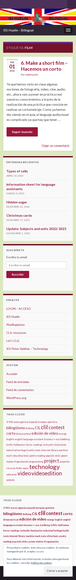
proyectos (65, 461)
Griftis (9, 444)
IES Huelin (13, 316)
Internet (45, 450)
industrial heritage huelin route (23, 450)
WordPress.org (16, 398)
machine (63, 450)
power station (35, 541)
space (26, 468)
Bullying (30, 428)
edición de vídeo (44, 433)
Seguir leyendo (22, 132)
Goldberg (65, 439)
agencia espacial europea (33, 421)
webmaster (31, 74)
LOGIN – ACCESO (18, 308)
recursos (11, 468)
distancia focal (23, 433)
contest (57, 427)
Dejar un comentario (55, 145)
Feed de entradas (17, 382)
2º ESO (9, 421)
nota (14, 455)
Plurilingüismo (15, 324)
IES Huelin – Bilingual (18, 30)
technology (44, 466)
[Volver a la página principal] (38, 17)
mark (9, 455)
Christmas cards (19, 215)
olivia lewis (23, 455)
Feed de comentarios (20, 390)
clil (44, 427)
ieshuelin (48, 444)
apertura (52, 421)
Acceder (12, 374)
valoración (11, 474)
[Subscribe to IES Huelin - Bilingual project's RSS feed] (5, 3)
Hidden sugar (16, 202)
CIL (37, 428)
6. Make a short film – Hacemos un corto (44, 66)
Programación (21, 461)
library (54, 450)
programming (36, 461)
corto (10, 433)
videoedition (46, 473)
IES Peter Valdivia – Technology (27, 348)
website (10, 480)
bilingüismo (15, 428)
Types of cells (17, 171)
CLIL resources (16, 332)
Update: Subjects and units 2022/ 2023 (36, 229)
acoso (16, 421)
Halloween (19, 444)
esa (57, 439)
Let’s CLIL (13, 340)
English (10, 439)
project (51, 461)
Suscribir (18, 274)
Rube (19, 468)
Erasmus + (49, 439)
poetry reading (37, 455)
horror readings (34, 444)
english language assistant (29, 439)
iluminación (60, 444)
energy (62, 433)
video (24, 473)
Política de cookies (41, 562)
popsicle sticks (53, 455)
